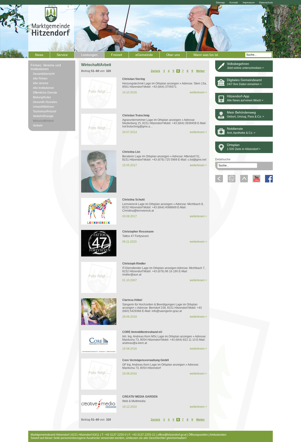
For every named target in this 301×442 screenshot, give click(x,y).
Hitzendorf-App (238, 96)
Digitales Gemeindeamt (244, 80)
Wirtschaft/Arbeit (43, 120)
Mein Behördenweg (241, 112)
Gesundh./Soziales (45, 102)
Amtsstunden (218, 434)
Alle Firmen (40, 78)
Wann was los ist (205, 55)
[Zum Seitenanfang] (244, 181)
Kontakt (234, 2)
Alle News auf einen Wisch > (245, 100)
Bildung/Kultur (42, 97)
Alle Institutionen (43, 88)
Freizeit (116, 55)
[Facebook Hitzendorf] (269, 181)
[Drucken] (231, 181)
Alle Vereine (40, 83)
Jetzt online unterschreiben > (245, 68)
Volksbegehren (238, 64)
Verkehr (38, 125)
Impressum (248, 2)
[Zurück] (219, 181)
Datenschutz (266, 2)
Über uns (173, 55)
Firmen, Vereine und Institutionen (46, 67)
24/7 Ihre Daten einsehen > (244, 84)
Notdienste (235, 128)
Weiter (200, 71)
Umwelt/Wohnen (43, 106)
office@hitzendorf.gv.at (172, 434)
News (39, 55)
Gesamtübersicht (44, 73)
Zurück (155, 71)
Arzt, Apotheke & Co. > (241, 132)
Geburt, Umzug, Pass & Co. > (245, 116)
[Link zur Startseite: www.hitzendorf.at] (51, 27)
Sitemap (220, 2)
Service (62, 55)
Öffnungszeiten (198, 434)
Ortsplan (233, 145)
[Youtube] (256, 181)
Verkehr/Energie (43, 116)
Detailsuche (222, 159)
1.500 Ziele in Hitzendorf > (244, 149)
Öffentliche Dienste (45, 92)
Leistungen (89, 55)
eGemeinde (144, 55)
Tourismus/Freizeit (44, 111)
